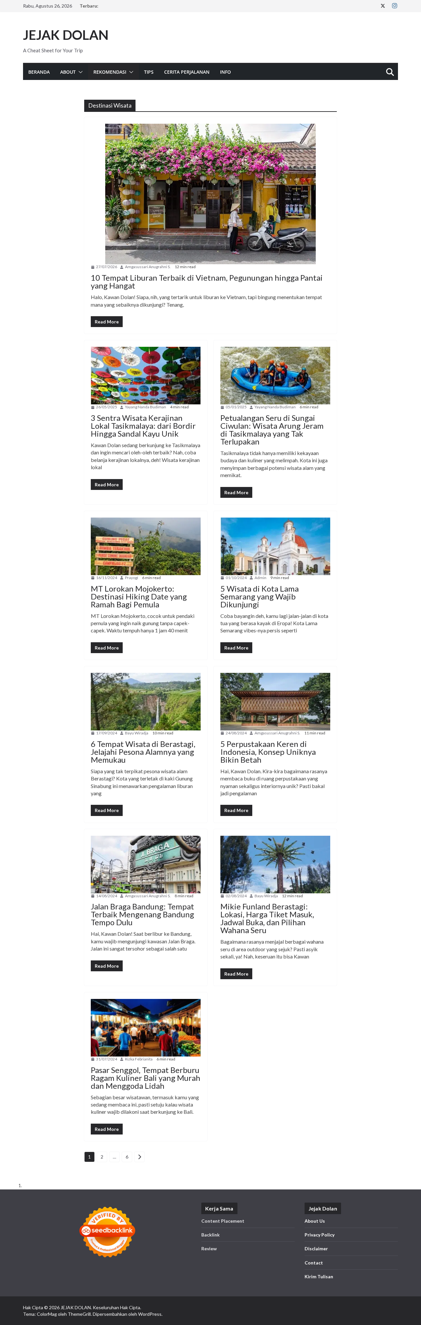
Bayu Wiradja (136, 732)
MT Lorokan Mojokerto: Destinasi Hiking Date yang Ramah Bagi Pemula (139, 596)
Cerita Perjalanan (187, 72)
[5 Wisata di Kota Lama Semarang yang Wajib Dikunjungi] (275, 546)
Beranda (39, 72)
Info (225, 72)
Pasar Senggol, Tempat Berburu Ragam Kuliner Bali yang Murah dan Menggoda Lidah (145, 1077)
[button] (79, 72)
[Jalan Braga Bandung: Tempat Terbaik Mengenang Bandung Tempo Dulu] (146, 864)
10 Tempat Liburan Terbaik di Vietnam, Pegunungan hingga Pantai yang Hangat (207, 281)
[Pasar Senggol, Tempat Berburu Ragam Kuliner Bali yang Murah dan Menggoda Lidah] (146, 1028)
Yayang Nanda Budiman (145, 406)
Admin (260, 577)
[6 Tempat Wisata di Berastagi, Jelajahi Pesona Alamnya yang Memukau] (146, 701)
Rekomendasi (109, 72)
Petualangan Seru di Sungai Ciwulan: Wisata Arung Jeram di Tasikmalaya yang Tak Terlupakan (272, 429)
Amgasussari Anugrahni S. (148, 266)
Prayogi (131, 577)
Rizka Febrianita (139, 1059)
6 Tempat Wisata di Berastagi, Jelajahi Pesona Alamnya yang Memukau (143, 751)
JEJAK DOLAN (66, 35)
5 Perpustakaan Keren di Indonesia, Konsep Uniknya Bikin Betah (268, 751)
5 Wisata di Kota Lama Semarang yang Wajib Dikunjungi (259, 596)
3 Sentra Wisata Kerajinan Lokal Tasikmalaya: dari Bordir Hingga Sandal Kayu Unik (143, 425)
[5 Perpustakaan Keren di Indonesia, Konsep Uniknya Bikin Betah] (275, 701)
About (68, 72)
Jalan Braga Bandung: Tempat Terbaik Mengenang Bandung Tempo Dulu (142, 914)
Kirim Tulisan (319, 1276)
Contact (314, 1262)
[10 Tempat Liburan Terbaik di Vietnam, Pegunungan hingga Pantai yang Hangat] (210, 194)
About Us (315, 1221)
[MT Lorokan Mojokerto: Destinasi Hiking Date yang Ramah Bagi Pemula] (146, 546)
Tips (149, 72)
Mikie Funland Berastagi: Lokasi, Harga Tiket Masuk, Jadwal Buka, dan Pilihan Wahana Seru (267, 918)
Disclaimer (316, 1248)
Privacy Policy (319, 1234)
